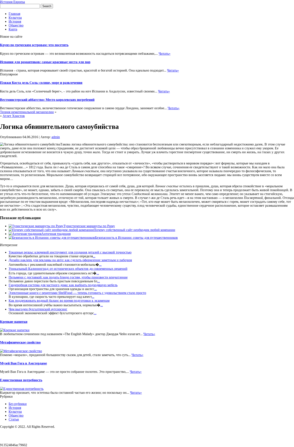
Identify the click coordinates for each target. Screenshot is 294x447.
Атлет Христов (14, 116)
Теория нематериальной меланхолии (27, 112)
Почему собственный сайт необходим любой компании (134, 230)
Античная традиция (56, 234)
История (15, 21)
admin (55, 137)
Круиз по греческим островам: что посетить (34, 45)
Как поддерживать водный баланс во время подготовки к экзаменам (59, 300)
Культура (15, 17)
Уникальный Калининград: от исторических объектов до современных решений (68, 268)
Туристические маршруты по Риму (89, 226)
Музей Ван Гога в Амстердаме (23, 363)
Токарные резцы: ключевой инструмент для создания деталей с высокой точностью (70, 252)
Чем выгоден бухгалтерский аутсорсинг (38, 309)
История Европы (12, 2)
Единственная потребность (21, 380)
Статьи (14, 419)
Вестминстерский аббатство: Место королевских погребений (47, 100)
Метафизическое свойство (20, 342)
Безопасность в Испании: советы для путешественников (136, 237)
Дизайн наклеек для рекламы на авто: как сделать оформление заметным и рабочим (70, 260)
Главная (14, 14)
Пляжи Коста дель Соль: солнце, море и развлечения (41, 82)
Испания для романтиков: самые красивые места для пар (45, 62)
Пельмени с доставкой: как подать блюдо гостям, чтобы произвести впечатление (68, 277)
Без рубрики (18, 404)
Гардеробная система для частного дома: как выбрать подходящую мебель (63, 285)
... (94, 256)
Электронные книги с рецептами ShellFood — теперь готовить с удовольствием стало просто (77, 293)
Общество (16, 25)
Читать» (164, 53)
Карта (13, 29)
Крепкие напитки (13, 322)
